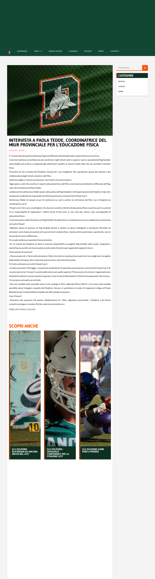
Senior (21, 150)
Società (88, 51)
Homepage (22, 51)
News (100, 51)
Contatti (114, 51)
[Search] (145, 68)
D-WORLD (73, 51)
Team (36, 51)
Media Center (55, 51)
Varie (120, 91)
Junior (121, 86)
